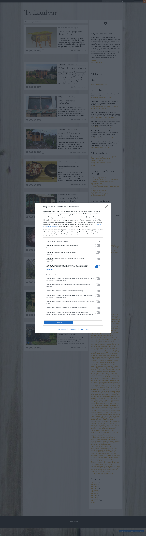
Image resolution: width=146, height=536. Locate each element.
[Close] (107, 207)
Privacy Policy (84, 329)
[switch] (97, 245)
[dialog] (73, 268)
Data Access (73, 329)
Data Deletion (62, 329)
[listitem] (73, 241)
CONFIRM (58, 322)
